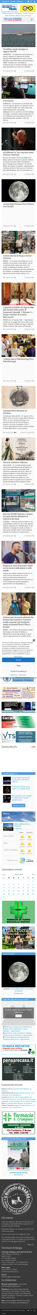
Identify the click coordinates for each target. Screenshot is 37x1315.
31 (4, 897)
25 (9, 894)
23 (33, 891)
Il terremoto (8, 101)
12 (13, 887)
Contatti (13, 1)
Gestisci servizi (18, 656)
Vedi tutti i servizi (18, 805)
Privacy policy (20, 1310)
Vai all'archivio (18, 993)
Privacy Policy (22, 675)
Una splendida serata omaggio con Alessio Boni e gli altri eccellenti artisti (22, 798)
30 (33, 894)
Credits (4, 1313)
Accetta (18, 660)
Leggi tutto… (18, 828)
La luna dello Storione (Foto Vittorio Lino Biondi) (22, 990)
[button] (34, 640)
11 (9, 887)
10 (4, 887)
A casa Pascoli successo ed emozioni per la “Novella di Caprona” (21, 779)
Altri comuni (28, 15)
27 (18, 894)
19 (13, 891)
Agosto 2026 (19, 874)
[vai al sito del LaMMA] (26, 860)
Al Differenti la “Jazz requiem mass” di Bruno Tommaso (18, 153)
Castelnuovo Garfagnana (15, 13)
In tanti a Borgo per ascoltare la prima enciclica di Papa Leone (16, 1038)
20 (18, 891)
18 (9, 891)
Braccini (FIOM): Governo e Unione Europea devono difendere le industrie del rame (18, 516)
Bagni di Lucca (20, 15)
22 (28, 891)
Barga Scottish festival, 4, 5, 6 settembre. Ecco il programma (18, 1094)
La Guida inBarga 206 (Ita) (18, 1173)
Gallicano (31, 13)
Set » (33, 874)
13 (18, 887)
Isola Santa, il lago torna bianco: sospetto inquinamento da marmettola (17, 1034)
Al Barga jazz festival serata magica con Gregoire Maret (21, 788)
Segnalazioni (6, 1)
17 (4, 891)
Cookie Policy (13, 675)
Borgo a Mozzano (10, 15)
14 (23, 887)
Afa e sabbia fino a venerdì (22, 825)
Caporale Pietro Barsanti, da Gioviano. (19, 1103)
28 (23, 894)
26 (13, 894)
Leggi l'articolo (15, 1031)
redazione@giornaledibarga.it (11, 1277)
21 (23, 891)
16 (33, 887)
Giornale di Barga (11, 1310)
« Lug (3, 874)
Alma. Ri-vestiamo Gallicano (15, 462)
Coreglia (25, 13)
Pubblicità (20, 1)
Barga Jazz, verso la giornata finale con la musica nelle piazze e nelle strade (18, 568)
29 (28, 894)
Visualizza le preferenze (18, 671)
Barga (5, 13)
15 (28, 887)
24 (4, 894)
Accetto (18, 1016)
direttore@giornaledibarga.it (11, 1286)
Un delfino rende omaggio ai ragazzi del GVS (15, 50)
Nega (18, 665)
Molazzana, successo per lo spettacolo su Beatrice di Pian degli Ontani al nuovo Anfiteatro (17, 1029)
